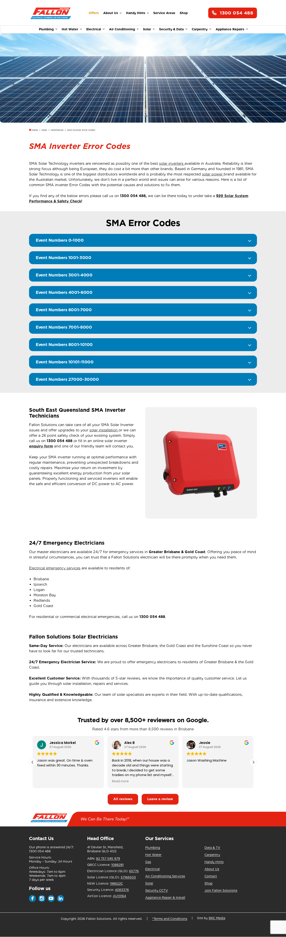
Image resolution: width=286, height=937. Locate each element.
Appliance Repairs (230, 29)
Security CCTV (156, 890)
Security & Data (171, 29)
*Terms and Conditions (169, 919)
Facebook (32, 898)
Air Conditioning (122, 29)
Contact (210, 876)
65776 (134, 871)
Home (35, 130)
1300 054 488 (236, 13)
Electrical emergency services (54, 568)
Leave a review (160, 799)
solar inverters (172, 163)
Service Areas (164, 13)
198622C (116, 883)
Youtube (51, 898)
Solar (147, 29)
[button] (253, 762)
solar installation (104, 430)
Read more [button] (120, 781)
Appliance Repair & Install (165, 897)
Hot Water (70, 29)
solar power (213, 174)
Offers (94, 13)
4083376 (122, 890)
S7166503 (128, 877)
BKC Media (217, 918)
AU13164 (119, 896)
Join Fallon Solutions (220, 890)
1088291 (117, 865)
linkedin (60, 898)
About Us (110, 13)
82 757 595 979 (108, 858)
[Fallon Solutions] (51, 13)
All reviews (122, 799)
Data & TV (212, 847)
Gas (148, 862)
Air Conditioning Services (165, 876)
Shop (184, 13)
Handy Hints (135, 13)
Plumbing (46, 29)
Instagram (41, 898)
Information (57, 130)
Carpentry (200, 29)
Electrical (93, 29)
